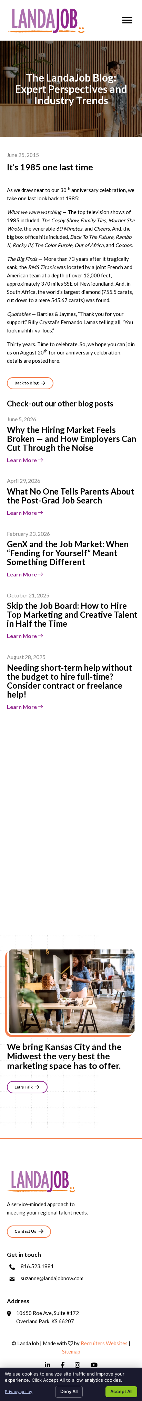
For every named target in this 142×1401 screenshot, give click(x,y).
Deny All (69, 1391)
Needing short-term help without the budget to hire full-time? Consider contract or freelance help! (69, 680)
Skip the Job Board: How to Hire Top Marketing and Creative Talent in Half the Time (72, 614)
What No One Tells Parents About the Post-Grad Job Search (70, 495)
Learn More (22, 460)
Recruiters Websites (104, 1343)
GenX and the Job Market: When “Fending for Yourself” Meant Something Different (68, 553)
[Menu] (127, 20)
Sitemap (71, 1351)
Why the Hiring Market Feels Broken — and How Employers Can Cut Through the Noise (71, 439)
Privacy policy (18, 1391)
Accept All (121, 1391)
